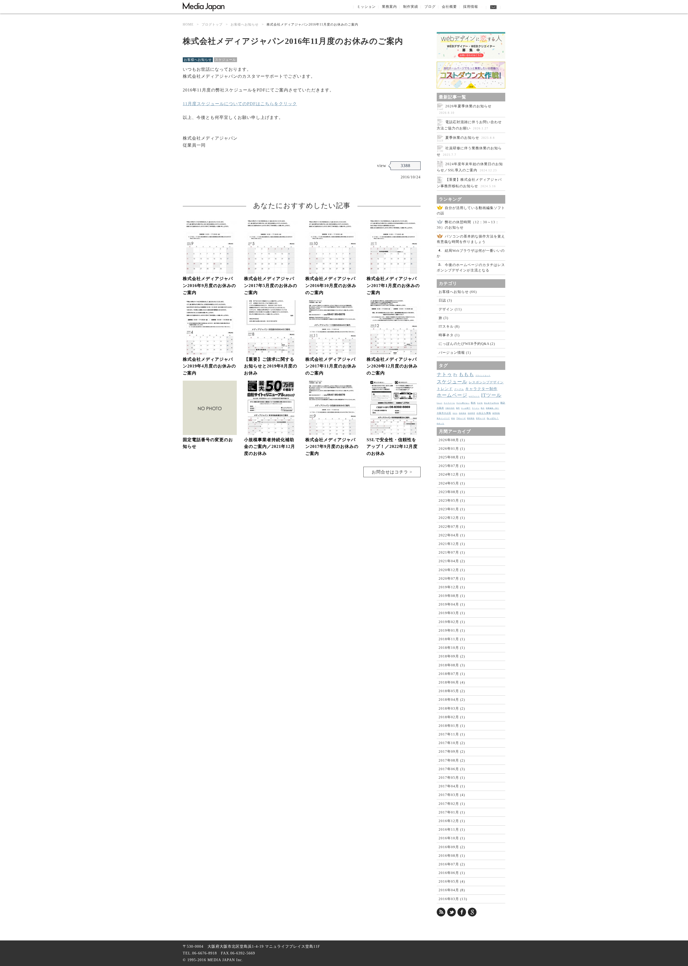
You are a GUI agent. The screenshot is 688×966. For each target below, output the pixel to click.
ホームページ (452, 395)
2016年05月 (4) (452, 881)
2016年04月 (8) (452, 890)
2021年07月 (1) (452, 552)
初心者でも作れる (491, 403)
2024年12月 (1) (452, 474)
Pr (455, 375)
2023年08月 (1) (452, 492)
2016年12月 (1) (452, 821)
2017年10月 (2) (452, 743)
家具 (453, 418)
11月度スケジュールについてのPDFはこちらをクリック (240, 103)
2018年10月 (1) (452, 648)
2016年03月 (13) (453, 899)
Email (439, 403)
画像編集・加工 (492, 408)
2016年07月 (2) (452, 864)
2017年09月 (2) (452, 751)
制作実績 (410, 7)
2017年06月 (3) (452, 769)
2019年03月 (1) (452, 613)
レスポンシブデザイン (486, 382)
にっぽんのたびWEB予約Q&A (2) (467, 344)
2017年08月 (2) (452, 760)
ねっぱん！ (493, 418)
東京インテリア (443, 418)
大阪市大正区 (444, 413)
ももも (466, 374)
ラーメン (475, 408)
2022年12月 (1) (452, 518)
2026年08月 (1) (452, 440)
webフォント (474, 396)
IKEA (455, 413)
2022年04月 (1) (452, 535)
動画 (473, 403)
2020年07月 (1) (452, 578)
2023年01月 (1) (452, 509)
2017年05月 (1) (452, 778)
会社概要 (449, 7)
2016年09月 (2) (452, 847)
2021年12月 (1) (452, 544)
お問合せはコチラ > (392, 472)
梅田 (458, 408)
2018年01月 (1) (452, 726)
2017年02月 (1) (452, 804)
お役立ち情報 (483, 413)
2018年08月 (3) (452, 665)
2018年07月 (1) (452, 674)
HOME (188, 24)
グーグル (459, 389)
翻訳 (502, 403)
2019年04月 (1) (452, 604)
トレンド (445, 389)
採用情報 (473, 7)
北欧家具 (462, 413)
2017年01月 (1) (452, 812)
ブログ (430, 7)
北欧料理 (471, 413)
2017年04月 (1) (452, 786)
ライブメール (449, 403)
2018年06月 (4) (452, 682)
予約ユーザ (461, 418)
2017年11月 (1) (452, 734)
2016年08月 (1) (452, 856)
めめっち (440, 423)
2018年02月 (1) (452, 717)
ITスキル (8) (449, 326)
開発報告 (471, 418)
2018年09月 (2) (452, 656)
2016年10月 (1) (452, 838)
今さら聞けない (463, 403)
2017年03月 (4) (452, 795)
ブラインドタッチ (482, 375)
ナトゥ (444, 374)
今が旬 (480, 403)
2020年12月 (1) (452, 570)
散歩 (483, 408)
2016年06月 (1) (452, 873)
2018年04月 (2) (452, 700)
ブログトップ (212, 24)
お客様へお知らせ (245, 24)
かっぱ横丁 (466, 408)
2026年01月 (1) (452, 449)
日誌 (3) (445, 300)
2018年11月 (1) (452, 639)
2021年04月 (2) (452, 561)
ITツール (491, 395)
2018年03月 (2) (452, 708)
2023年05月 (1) (452, 500)
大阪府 (440, 408)
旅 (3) (443, 318)
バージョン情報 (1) (455, 353)
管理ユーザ (480, 418)
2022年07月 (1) (452, 527)
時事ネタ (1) (449, 335)
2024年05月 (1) (452, 483)
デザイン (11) (450, 309)
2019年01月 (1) (452, 630)
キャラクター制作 (481, 389)
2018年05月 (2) (452, 691)
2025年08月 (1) (452, 457)
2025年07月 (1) (452, 466)
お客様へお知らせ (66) (458, 292)
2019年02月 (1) (452, 622)
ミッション (366, 7)
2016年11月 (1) (452, 829)
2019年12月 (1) (452, 587)
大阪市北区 (450, 408)
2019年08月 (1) (452, 596)
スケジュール (225, 60)
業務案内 (389, 7)
